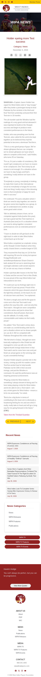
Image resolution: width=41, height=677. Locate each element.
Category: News (21, 47)
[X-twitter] (5, 2)
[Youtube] (12, 2)
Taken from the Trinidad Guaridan (17, 415)
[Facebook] (2, 2)
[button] (36, 8)
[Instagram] (8, 2)
